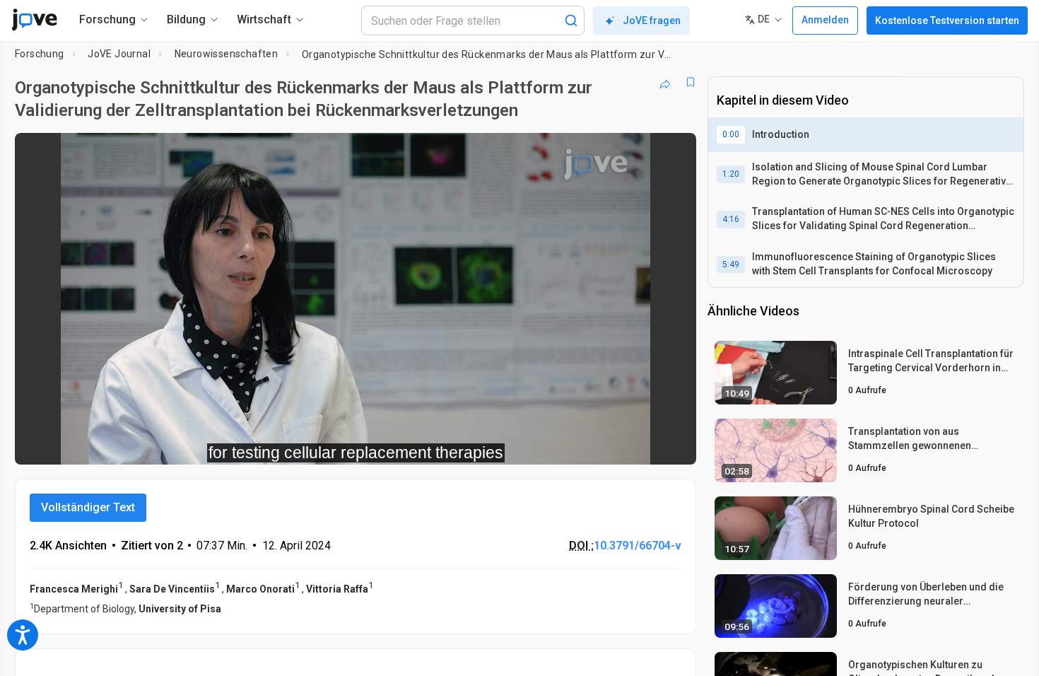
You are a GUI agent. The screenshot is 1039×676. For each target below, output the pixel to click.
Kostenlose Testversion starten (947, 20)
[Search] (571, 20)
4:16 (730, 219)
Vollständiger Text (88, 507)
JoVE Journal (119, 53)
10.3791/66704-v (637, 545)
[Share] (665, 82)
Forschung (39, 53)
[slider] (278, 444)
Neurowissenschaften (226, 53)
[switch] (531, 444)
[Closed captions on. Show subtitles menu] (641, 444)
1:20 (730, 174)
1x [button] (612, 444)
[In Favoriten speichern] (690, 82)
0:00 (730, 134)
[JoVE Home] (34, 19)
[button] (673, 152)
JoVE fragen (652, 20)
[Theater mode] (673, 444)
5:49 (730, 264)
